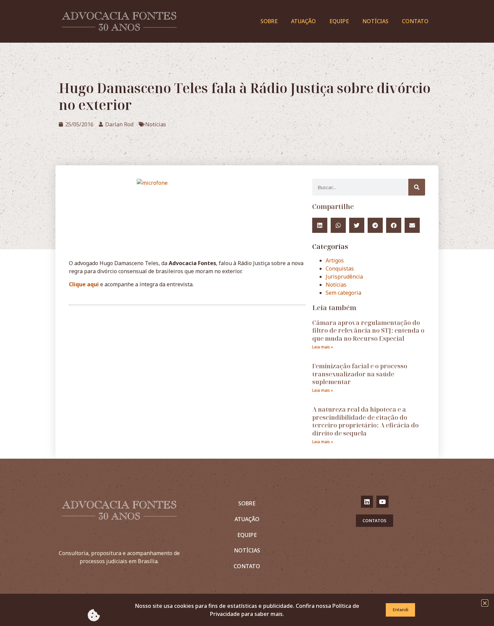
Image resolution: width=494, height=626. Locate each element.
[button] (484, 603)
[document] (247, 313)
